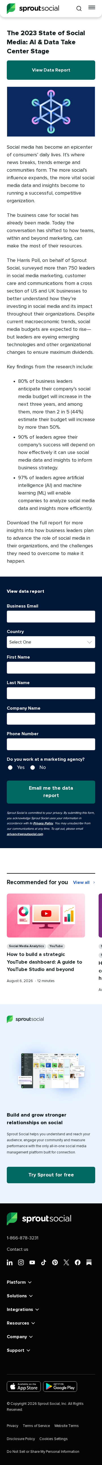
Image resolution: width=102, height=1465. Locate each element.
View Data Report (51, 70)
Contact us (17, 1249)
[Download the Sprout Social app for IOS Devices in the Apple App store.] (24, 1386)
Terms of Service (36, 1426)
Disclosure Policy (21, 1439)
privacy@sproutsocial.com (25, 834)
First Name (18, 657)
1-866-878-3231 (22, 1238)
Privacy (12, 1426)
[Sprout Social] (33, 8)
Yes (21, 767)
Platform (16, 1282)
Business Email (22, 606)
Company (17, 1336)
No (42, 767)
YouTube (56, 946)
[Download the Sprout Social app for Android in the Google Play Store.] (60, 1386)
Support (15, 1350)
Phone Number (23, 734)
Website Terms (66, 1426)
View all (84, 883)
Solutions (17, 1296)
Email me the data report (51, 792)
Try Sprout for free (51, 1175)
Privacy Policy (43, 823)
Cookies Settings (53, 1439)
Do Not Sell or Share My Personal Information (43, 1452)
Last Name (18, 682)
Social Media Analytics (26, 946)
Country (15, 631)
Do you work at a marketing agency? (46, 759)
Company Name (24, 708)
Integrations (20, 1309)
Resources (18, 1323)
